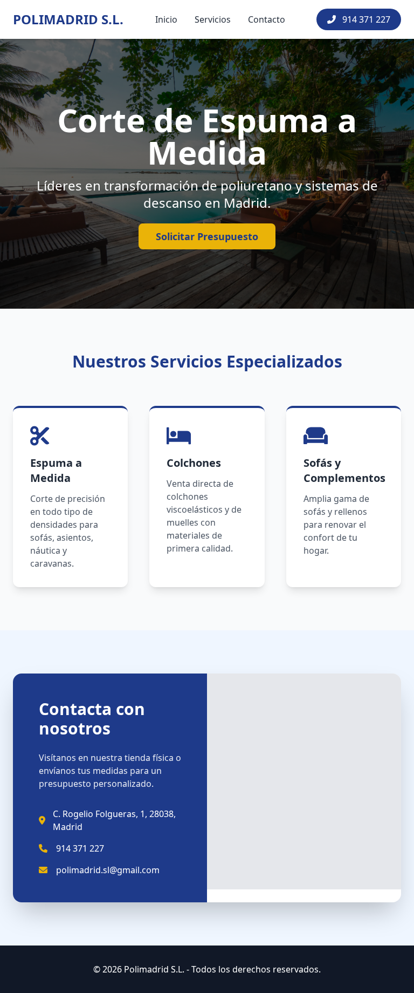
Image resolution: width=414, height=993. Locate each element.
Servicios (213, 19)
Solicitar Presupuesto (207, 236)
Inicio (166, 19)
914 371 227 (365, 19)
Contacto (266, 19)
